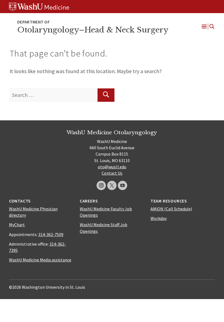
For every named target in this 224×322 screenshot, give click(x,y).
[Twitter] (112, 185)
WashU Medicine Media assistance (40, 260)
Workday (159, 218)
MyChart (17, 224)
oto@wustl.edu (112, 166)
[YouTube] (122, 185)
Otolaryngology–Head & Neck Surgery (92, 30)
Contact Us (112, 173)
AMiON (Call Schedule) (171, 208)
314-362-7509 (50, 234)
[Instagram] (101, 185)
